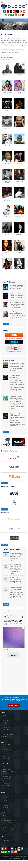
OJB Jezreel (7, 163)
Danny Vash (7, 234)
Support (4, 827)
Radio (4, 803)
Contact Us (5, 815)
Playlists (5, 800)
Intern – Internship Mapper (8, 822)
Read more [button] (6, 624)
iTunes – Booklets (7, 778)
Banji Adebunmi (7, 74)
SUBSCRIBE (13, 705)
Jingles (4, 780)
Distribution (5, 773)
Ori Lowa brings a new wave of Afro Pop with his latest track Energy (17, 287)
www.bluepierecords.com (9, 59)
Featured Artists (6, 749)
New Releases (6, 756)
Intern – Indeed (6, 825)
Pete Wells (19, 163)
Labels (4, 798)
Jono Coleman (7, 216)
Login (25, 2)
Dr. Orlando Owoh (7, 92)
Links (4, 842)
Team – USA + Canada (8, 734)
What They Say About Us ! (8, 829)
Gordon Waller (19, 270)
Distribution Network (7, 776)
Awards (4, 715)
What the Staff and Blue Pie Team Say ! (11, 832)
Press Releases (6, 724)
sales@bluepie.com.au (9, 2)
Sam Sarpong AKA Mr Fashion (7, 199)
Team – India (6, 731)
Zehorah (7, 270)
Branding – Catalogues (8, 771)
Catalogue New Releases (8, 796)
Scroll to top (25, 858)
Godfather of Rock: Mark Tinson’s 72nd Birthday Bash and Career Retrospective (16, 580)
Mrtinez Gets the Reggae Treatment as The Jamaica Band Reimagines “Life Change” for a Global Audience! (17, 367)
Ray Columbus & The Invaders (7, 182)
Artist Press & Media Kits (8, 744)
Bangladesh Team (7, 736)
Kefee (19, 128)
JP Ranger (19, 252)
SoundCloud (5, 807)
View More (6, 323)
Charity (4, 718)
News (4, 751)
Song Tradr (5, 845)
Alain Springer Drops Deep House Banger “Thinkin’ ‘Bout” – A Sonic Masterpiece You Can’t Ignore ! (17, 315)
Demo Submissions (7, 820)
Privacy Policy (6, 840)
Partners (5, 722)
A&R (4, 766)
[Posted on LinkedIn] (22, 617)
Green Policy (6, 720)
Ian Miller (19, 110)
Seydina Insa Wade (19, 199)
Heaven (7, 110)
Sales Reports (6, 785)
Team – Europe (6, 729)
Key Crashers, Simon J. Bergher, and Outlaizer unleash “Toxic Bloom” (17, 295)
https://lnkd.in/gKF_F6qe (15, 623)
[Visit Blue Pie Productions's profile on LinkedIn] (5, 617)
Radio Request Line (7, 805)
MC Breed (7, 145)
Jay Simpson (7, 128)
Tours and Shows (6, 758)
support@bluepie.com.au (8, 57)
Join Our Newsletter (7, 783)
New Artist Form (6, 754)
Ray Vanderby (19, 181)
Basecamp (5, 818)
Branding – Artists (6, 769)
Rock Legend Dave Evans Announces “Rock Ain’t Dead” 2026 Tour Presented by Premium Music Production (16, 569)
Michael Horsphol (19, 145)
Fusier (19, 92)
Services (5, 787)
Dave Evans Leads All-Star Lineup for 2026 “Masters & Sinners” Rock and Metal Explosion (16, 557)
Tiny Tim (7, 252)
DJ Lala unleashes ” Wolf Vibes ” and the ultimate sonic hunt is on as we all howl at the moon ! (17, 305)
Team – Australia (6, 727)
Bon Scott (19, 74)
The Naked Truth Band (19, 217)
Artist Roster (5, 747)
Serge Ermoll (19, 234)
